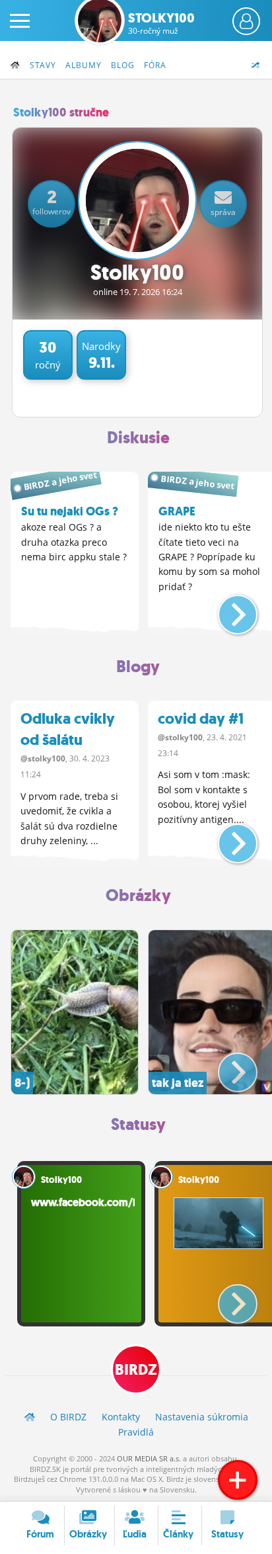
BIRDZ (136, 1370)
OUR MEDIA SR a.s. (149, 1458)
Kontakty (121, 1416)
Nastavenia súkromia (201, 1416)
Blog (123, 65)
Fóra (155, 65)
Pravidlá (136, 1432)
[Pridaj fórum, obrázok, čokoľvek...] (237, 1480)
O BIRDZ (68, 1416)
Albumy (83, 65)
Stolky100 (161, 23)
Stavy (43, 65)
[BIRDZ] (29, 1416)
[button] (227, 609)
